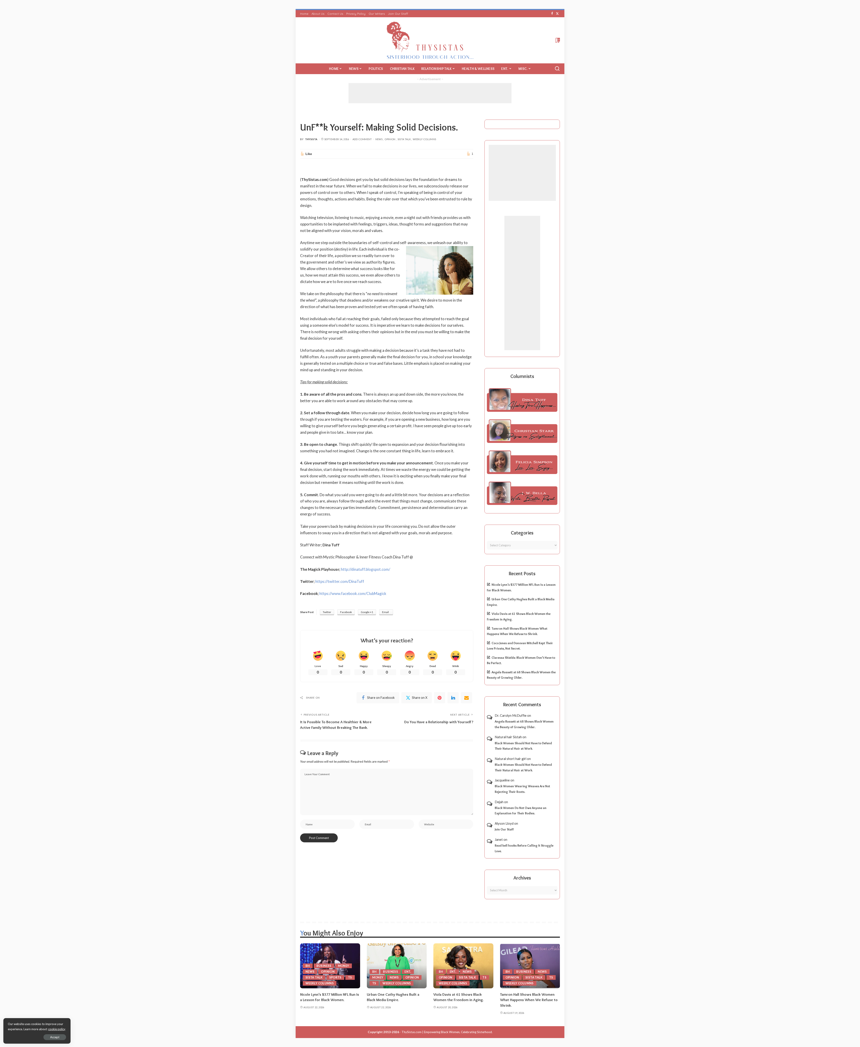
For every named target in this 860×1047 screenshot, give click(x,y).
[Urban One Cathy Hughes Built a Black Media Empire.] (397, 965)
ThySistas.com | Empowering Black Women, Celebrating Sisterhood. (447, 1032)
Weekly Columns (424, 139)
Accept (54, 1037)
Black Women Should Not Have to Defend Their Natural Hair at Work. (523, 746)
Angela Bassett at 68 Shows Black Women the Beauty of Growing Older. (524, 724)
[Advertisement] (430, 93)
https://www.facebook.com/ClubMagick (352, 593)
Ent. (407, 971)
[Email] (466, 697)
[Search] (557, 68)
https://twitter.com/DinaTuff (339, 581)
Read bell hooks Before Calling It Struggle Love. (524, 848)
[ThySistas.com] (430, 40)
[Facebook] (552, 13)
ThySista (311, 139)
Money (343, 966)
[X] (557, 13)
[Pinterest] (439, 697)
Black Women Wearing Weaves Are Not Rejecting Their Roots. (522, 789)
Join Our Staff (504, 829)
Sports (335, 977)
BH (307, 966)
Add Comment (362, 139)
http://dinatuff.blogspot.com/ (365, 569)
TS (350, 977)
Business (323, 966)
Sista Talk (404, 139)
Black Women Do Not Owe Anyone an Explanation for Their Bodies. (520, 810)
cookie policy (56, 1029)
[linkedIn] (453, 697)
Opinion (390, 139)
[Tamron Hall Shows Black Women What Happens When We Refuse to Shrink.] (530, 965)
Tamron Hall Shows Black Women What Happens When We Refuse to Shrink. (529, 1000)
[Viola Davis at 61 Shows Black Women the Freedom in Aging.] (463, 965)
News (379, 139)
